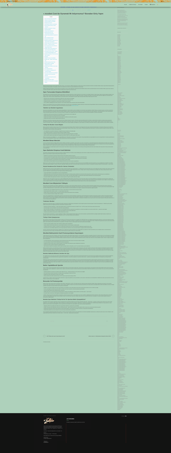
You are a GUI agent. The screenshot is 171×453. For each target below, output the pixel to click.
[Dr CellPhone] (11, 5)
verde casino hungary (121, 391)
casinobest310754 (120, 222)
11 (117, 83)
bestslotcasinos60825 (121, 184)
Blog (118, 188)
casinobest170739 (120, 206)
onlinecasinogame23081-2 (121, 324)
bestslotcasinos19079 (121, 179)
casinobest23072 (120, 214)
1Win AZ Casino (119, 92)
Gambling (119, 265)
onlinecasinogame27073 (121, 326)
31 (117, 124)
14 (117, 86)
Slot (118, 358)
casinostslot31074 (120, 243)
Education (119, 254)
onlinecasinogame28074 (121, 328)
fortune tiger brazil (121, 263)
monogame (119, 295)
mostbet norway (120, 301)
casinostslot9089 (120, 244)
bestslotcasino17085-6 (121, 164)
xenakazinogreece (120, 399)
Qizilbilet (119, 350)
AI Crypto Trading (120, 136)
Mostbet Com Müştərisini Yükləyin (50, 28)
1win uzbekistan (120, 100)
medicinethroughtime (121, 287)
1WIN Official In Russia (121, 98)
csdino (118, 251)
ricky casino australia (121, 355)
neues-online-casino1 (121, 309)
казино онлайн (120, 401)
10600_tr (118, 74)
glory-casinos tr (120, 271)
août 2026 (118, 34)
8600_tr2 (118, 131)
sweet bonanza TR (120, 382)
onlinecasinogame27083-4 (121, 327)
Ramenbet (119, 351)
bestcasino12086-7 (120, 159)
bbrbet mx (119, 156)
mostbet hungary (120, 299)
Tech (118, 383)
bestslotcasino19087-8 (121, 165)
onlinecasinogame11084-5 (121, 320)
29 (117, 122)
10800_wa (118, 81)
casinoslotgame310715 (121, 238)
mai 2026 (118, 37)
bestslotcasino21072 (121, 167)
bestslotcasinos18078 (121, 178)
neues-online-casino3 (121, 311)
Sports (118, 378)
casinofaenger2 (120, 225)
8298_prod (119, 130)
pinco (118, 342)
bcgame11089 (119, 157)
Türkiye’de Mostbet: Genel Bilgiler (50, 21)
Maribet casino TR (120, 284)
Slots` (118, 372)
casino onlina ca (120, 195)
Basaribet (119, 154)
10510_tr (118, 69)
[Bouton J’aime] (73, 10)
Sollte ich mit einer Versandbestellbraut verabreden (121, 377)
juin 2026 (118, 36)
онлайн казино (120, 405)
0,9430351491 (119, 53)
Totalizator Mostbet (48, 29)
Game (118, 268)
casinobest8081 (120, 223)
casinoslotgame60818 (121, 239)
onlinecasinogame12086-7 (121, 321)
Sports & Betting (120, 379)
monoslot (119, 296)
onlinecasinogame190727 (121, 322)
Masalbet (119, 285)
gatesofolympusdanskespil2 (122, 270)
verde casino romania (121, 393)
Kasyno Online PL (120, 277)
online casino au (120, 316)
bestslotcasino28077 (121, 171)
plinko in (118, 344)
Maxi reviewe (119, 286)
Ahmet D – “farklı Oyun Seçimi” (49, 44)
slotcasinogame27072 (121, 367)
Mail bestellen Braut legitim (122, 281)
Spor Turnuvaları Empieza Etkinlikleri (50, 18)
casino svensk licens (121, 199)
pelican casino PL (120, 336)
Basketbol (46, 56)
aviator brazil (119, 140)
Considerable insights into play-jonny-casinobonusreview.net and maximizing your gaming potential (122, 16)
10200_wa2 (119, 60)
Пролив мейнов (120, 406)
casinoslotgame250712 (121, 235)
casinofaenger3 (120, 226)
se (117, 356)
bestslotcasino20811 (121, 166)
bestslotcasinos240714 (121, 181)
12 (117, 85)
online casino (119, 315)
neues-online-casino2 (121, 310)
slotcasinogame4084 (121, 369)
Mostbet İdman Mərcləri (48, 22)
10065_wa (118, 58)
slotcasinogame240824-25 (121, 366)
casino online (119, 196)
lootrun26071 (119, 280)
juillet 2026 (118, 35)
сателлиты (119, 408)
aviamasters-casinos (121, 138)
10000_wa (118, 56)
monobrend (119, 294)
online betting (120, 314)
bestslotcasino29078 (121, 172)
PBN (118, 335)
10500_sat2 (119, 65)
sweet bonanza (120, 381)
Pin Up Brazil (119, 340)
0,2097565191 (119, 52)
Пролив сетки (119, 407)
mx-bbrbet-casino (120, 306)
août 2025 (118, 41)
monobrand (119, 293)
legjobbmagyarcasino (121, 279)
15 (117, 87)
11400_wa (118, 84)
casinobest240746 (120, 216)
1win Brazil (119, 94)
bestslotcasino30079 (121, 173)
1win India (119, 97)
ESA (118, 259)
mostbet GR (119, 298)
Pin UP (118, 339)
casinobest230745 (120, 215)
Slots (118, 371)
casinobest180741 (120, 209)
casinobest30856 (120, 221)
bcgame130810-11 (120, 158)
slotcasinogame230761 (121, 365)
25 (117, 121)
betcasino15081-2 (120, 185)
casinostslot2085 (120, 242)
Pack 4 (118, 334)
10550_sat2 (119, 71)
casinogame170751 (120, 228)
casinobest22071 (120, 212)
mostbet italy (119, 300)
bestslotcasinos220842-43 (121, 180)
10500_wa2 (119, 68)
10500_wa (118, 67)
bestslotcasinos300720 (121, 182)
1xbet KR (118, 107)
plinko (118, 343)
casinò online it (120, 198)
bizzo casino (119, 187)
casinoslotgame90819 (121, 240)
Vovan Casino (119, 394)
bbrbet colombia (120, 155)
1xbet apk (119, 102)
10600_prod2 (119, 72)
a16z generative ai (120, 135)
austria (118, 137)
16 (117, 88)
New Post (119, 312)
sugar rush (119, 380)
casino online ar (120, 197)
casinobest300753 (120, 220)
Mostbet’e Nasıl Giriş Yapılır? (49, 79)
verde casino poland (121, 392)
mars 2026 (118, 39)
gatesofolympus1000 (121, 269)
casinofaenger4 (120, 227)
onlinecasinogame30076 (121, 330)
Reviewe (118, 353)
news (118, 313)
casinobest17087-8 (120, 207)
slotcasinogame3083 (121, 368)
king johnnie (119, 278)
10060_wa (118, 57)
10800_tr (118, 80)
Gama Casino (119, 264)
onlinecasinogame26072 (121, 325)
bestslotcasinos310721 (121, 183)
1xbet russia (119, 111)
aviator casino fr (120, 142)
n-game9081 (119, 308)
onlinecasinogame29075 (121, 329)
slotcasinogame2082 (121, 363)
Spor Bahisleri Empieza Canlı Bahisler (51, 24)
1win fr (118, 96)
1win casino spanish (120, 95)
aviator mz (119, 145)
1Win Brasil (119, 93)
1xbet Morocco (120, 109)
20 (117, 116)
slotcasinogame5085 (121, 370)
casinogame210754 (120, 230)
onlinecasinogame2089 (121, 323)
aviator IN (119, 143)
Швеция (118, 409)
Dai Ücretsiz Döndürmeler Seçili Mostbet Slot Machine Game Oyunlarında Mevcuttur (51, 74)
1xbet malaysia (120, 108)
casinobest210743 (120, 211)
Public (118, 349)
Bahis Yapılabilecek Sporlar (49, 37)
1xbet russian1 (120, 113)
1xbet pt (118, 110)
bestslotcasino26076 (121, 170)
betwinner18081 (120, 186)
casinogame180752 (120, 229)
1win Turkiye (119, 99)
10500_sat (119, 64)
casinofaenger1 (120, 224)
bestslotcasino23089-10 (121, 169)
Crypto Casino (120, 250)
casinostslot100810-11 (121, 241)
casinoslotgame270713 (121, 236)
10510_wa (118, 70)
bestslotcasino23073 (121, 168)
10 (117, 55)
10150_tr (118, 59)
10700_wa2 (119, 79)
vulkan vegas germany (121, 395)
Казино (118, 400)
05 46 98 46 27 (46, 442)
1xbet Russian (119, 112)
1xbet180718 (119, 114)
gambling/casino (120, 267)
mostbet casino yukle (75, 105)
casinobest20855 (120, 210)
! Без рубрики (119, 51)
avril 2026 (118, 38)
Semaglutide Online (120, 357)
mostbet (118, 297)
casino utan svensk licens (122, 200)
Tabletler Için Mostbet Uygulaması (50, 20)
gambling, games (120, 266)
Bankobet (119, 153)
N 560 (118, 307)
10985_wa (118, 82)
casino (118, 192)
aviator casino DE (120, 141)
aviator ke (119, 144)
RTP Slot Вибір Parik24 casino (121, 14)
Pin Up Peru (119, 341)
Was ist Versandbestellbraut (122, 398)
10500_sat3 (119, 66)
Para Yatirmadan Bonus (48, 68)
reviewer (119, 354)
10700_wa (118, 78)
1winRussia (119, 101)
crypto (118, 249)
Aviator (118, 139)
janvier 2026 (119, 40)
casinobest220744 (120, 213)
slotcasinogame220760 (121, 364)
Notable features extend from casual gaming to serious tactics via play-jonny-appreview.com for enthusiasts (122, 24)
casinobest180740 (120, 208)
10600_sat (119, 73)
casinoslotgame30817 (121, 237)
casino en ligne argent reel (122, 193)
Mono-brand (119, 292)
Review (118, 352)
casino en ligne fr (120, 194)
